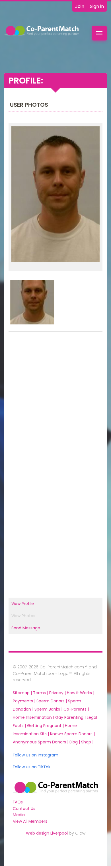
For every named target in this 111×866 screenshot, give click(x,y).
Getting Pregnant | (46, 725)
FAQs (18, 802)
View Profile (22, 603)
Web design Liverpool (47, 833)
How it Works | (80, 693)
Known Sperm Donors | (72, 734)
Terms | (41, 693)
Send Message (25, 628)
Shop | (87, 742)
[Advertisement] (55, 399)
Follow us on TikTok (31, 767)
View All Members (30, 821)
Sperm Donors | (52, 701)
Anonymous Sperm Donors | (41, 742)
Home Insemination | (34, 717)
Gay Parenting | (71, 717)
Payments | (24, 701)
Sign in (97, 6)
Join (79, 6)
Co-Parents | (76, 709)
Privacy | (58, 693)
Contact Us (24, 808)
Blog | (75, 742)
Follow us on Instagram (35, 755)
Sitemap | (23, 693)
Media (19, 815)
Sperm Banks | (48, 709)
